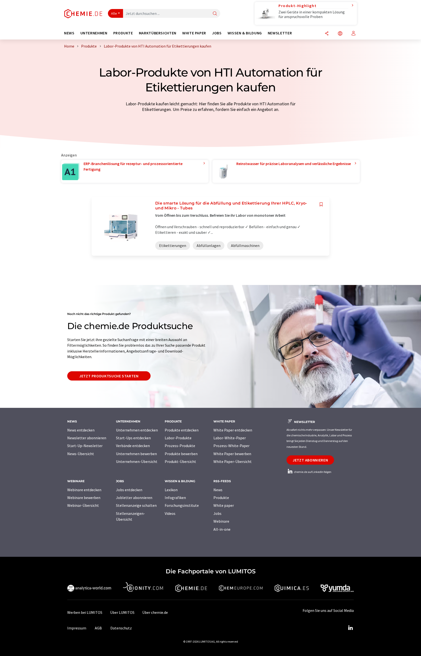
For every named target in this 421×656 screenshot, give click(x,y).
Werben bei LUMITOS (84, 612)
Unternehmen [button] (93, 33)
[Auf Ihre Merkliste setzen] (321, 204)
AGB (98, 628)
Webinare (221, 521)
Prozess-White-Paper (231, 445)
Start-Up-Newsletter (85, 445)
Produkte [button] (123, 33)
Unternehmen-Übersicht (136, 461)
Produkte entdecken (182, 430)
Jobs (217, 513)
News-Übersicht (80, 453)
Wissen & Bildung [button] (245, 33)
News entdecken (81, 430)
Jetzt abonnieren (310, 460)
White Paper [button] (194, 33)
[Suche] (214, 14)
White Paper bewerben (232, 453)
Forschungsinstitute (182, 505)
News (217, 489)
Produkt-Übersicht (180, 461)
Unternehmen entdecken (137, 430)
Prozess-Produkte (180, 445)
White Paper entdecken (232, 430)
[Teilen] (326, 34)
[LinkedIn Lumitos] (350, 628)
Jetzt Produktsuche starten (109, 375)
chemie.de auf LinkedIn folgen (312, 472)
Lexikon (171, 489)
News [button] (69, 33)
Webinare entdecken (84, 489)
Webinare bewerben (83, 497)
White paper (223, 505)
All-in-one (221, 529)
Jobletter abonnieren (134, 497)
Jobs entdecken (129, 489)
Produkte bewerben (181, 453)
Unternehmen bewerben (136, 453)
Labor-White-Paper (229, 437)
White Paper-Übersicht (232, 461)
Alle (114, 13)
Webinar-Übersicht (83, 505)
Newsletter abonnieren (86, 437)
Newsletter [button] (280, 33)
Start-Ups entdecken (133, 437)
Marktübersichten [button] (157, 33)
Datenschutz (121, 628)
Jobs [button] (217, 33)
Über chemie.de (155, 612)
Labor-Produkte (178, 437)
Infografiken (175, 497)
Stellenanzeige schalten (136, 505)
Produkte (221, 497)
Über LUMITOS (122, 612)
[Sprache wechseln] (340, 34)
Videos (170, 513)
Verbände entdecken (133, 445)
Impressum (76, 628)
